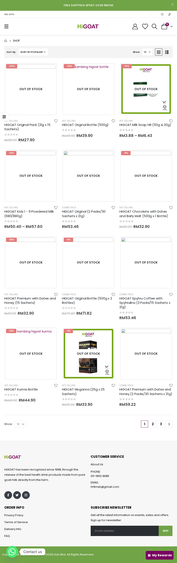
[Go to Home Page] (5, 40)
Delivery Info (12, 529)
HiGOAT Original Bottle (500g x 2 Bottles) (87, 300)
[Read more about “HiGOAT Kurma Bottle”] (50, 334)
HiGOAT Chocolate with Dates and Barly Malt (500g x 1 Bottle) (143, 213)
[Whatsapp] (12, 552)
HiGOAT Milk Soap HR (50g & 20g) (145, 124)
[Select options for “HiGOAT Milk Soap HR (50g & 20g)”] (165, 69)
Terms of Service (16, 522)
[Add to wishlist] (56, 120)
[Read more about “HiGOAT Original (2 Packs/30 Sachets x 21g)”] (108, 156)
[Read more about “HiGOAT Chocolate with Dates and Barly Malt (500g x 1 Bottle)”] (165, 156)
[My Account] (135, 26)
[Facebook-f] (8, 495)
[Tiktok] (169, 14)
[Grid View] (158, 52)
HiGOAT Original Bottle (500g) (85, 124)
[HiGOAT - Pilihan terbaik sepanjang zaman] (88, 26)
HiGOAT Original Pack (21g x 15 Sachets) (27, 126)
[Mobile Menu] (6, 26)
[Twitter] (17, 495)
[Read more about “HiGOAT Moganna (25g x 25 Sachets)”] (108, 334)
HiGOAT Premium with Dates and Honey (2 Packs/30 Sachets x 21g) (145, 391)
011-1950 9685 (100, 476)
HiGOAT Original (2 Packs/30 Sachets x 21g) (84, 213)
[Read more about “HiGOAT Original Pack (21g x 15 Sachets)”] (50, 69)
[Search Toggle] (154, 26)
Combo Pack (69, 207)
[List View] (167, 52)
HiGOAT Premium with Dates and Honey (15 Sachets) (30, 300)
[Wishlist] (144, 26)
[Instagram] (162, 14)
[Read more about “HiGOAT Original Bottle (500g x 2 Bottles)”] (108, 243)
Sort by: (11, 52)
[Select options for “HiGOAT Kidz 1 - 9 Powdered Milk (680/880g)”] (50, 156)
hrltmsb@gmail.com (105, 487)
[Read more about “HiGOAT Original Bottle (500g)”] (108, 69)
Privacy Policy (13, 515)
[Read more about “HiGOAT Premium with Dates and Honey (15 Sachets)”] (50, 243)
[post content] (31, 89)
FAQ (7, 536)
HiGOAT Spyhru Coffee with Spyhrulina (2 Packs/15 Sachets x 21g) (144, 302)
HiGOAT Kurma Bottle (21, 389)
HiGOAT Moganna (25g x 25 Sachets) (83, 391)
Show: (136, 52)
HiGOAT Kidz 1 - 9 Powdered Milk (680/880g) (29, 213)
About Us (97, 464)
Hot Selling (11, 120)
